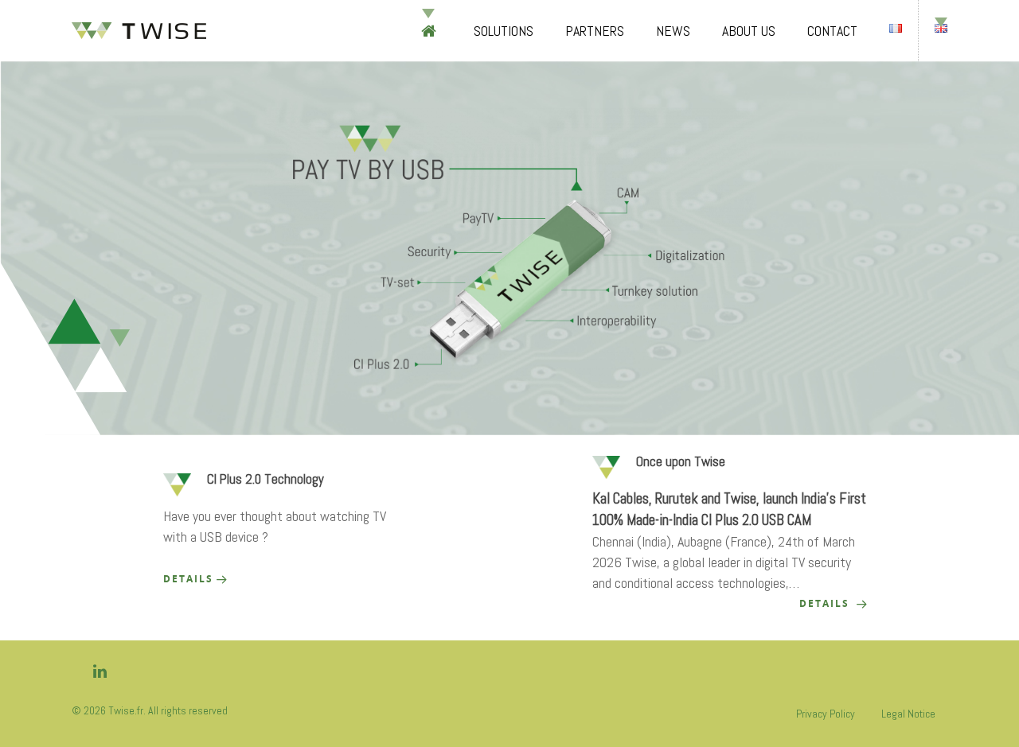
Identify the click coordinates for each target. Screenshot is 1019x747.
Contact (832, 30)
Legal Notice (908, 713)
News (673, 30)
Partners (594, 30)
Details (188, 579)
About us (748, 30)
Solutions (503, 30)
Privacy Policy (825, 713)
